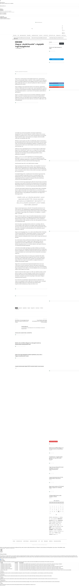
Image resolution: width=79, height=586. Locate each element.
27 (56, 511)
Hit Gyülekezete (59, 521)
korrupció (55, 524)
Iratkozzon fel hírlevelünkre (56, 59)
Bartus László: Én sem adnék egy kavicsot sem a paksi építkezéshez (22, 38)
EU (54, 520)
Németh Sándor (58, 528)
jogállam (57, 523)
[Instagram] (62, 27)
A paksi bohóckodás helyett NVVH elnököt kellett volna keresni (29, 366)
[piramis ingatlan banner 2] (31, 116)
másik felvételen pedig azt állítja (27, 158)
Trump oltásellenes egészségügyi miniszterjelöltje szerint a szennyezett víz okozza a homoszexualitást (39, 321)
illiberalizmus (53, 523)
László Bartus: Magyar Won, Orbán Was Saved (56, 37)
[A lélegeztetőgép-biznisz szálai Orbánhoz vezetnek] (56, 492)
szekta (50, 532)
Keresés (50, 42)
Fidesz (50, 521)
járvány (60, 523)
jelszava (1, 8)
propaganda (59, 529)
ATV (58, 517)
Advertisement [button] (2, 579)
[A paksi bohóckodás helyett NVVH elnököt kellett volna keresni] (31, 360)
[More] (31, 50)
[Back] (0, 1)
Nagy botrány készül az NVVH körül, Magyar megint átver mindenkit (56, 487)
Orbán (51, 529)
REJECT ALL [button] (8, 548)
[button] (32, 28)
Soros (62, 531)
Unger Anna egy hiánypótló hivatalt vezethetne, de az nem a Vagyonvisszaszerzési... (56, 468)
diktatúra (60, 518)
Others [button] (1, 582)
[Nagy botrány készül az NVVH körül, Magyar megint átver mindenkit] (56, 483)
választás (51, 534)
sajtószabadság (59, 531)
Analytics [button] (1, 576)
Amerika (50, 517)
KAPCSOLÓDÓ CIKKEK (19, 332)
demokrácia (55, 518)
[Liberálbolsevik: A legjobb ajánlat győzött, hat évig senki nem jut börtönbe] (56, 454)
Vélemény (54, 534)
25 (52, 511)
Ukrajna (59, 532)
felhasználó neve (3, 5)
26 (54, 511)
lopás (58, 524)
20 (56, 509)
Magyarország (20, 40)
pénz (52, 531)
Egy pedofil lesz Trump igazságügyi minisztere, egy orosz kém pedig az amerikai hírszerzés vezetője (22, 321)
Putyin (50, 531)
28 (58, 511)
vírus (57, 534)
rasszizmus (55, 531)
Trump (56, 532)
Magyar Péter (59, 526)
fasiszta (56, 520)
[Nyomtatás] (29, 50)
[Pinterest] (20, 50)
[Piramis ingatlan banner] (31, 290)
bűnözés (61, 517)
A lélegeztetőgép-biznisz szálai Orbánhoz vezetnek (55, 496)
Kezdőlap (16, 40)
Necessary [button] (1, 558)
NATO (62, 526)
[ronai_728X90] (31, 75)
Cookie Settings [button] (2, 548)
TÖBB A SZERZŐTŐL (28, 332)
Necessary (2, 559)
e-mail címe (2, 16)
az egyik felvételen (21, 156)
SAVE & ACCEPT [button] (2, 585)
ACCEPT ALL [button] (12, 548)
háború (50, 523)
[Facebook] (62, 26)
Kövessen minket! (60, 83)
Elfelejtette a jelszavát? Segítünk (5, 11)
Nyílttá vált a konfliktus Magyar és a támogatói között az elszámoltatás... (56, 448)
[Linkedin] (24, 50)
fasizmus (60, 520)
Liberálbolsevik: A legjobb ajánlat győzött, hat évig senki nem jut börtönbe (55, 458)
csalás (52, 518)
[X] (62, 29)
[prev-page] (15, 368)
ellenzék (51, 520)
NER (50, 527)
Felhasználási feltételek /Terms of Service (7, 12)
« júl (56, 514)
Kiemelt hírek (24, 40)
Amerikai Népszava (19, 48)
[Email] (26, 50)
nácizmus (53, 528)
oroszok (55, 529)
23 (62, 509)
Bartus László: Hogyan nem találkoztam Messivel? (39, 37)
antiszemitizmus (55, 517)
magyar (50, 526)
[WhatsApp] (22, 50)
